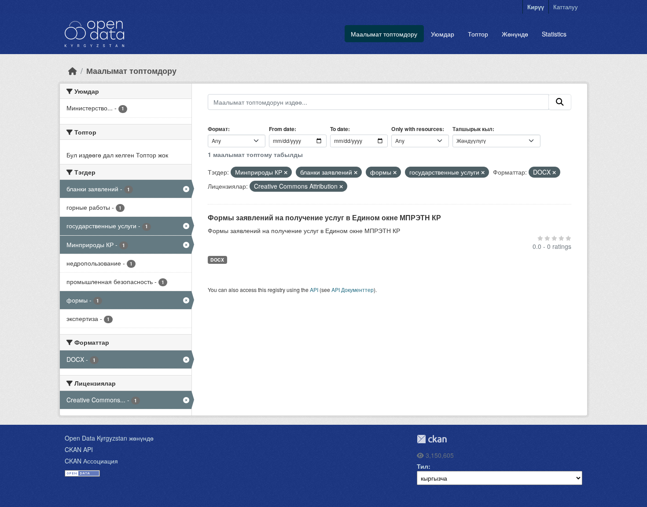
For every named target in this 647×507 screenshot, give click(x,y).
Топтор (478, 33)
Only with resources (416, 129)
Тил (422, 466)
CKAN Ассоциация (91, 460)
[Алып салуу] (285, 172)
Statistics (554, 33)
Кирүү (535, 7)
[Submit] (559, 102)
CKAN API (79, 449)
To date (339, 129)
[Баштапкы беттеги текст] (72, 70)
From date (281, 129)
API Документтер (352, 289)
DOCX (217, 259)
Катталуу (565, 7)
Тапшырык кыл (472, 129)
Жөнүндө (515, 33)
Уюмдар (442, 33)
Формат (218, 129)
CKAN (432, 439)
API (314, 289)
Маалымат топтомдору (384, 33)
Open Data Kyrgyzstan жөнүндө (109, 438)
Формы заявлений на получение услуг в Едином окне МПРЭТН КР (324, 217)
